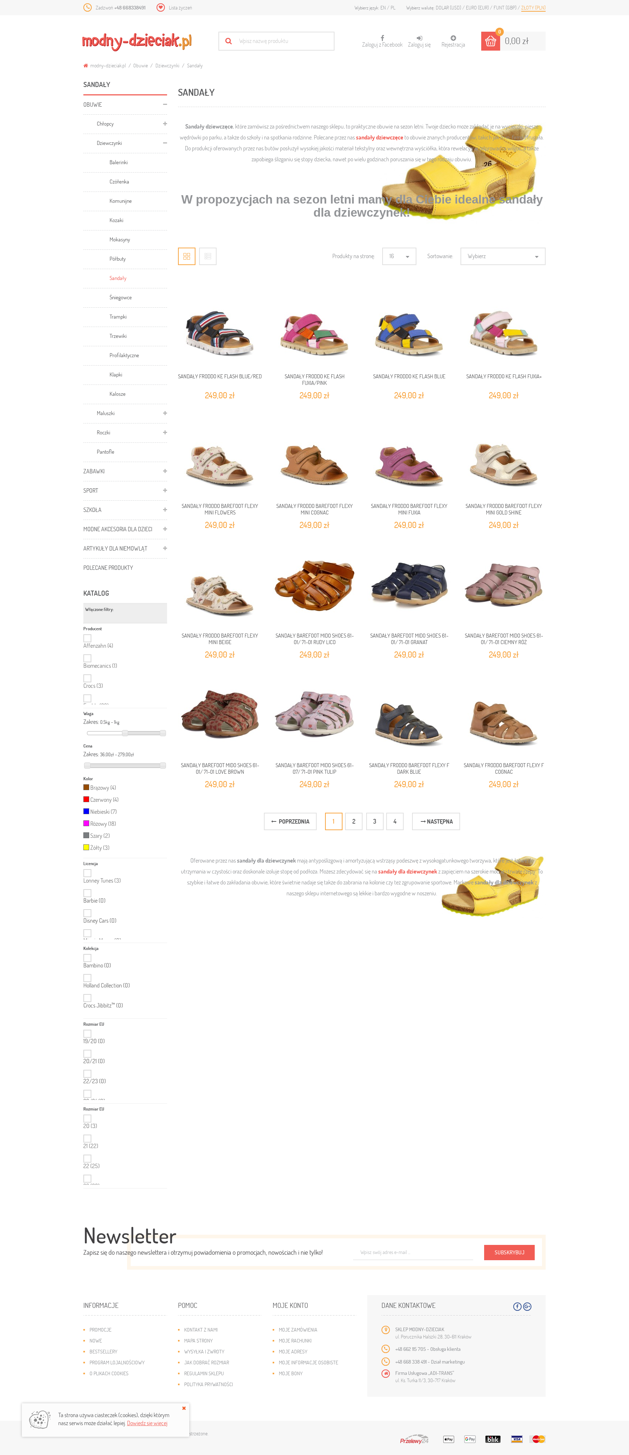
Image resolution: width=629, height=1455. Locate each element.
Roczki (103, 432)
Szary (100, 835)
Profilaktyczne (124, 355)
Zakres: (91, 721)
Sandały (118, 277)
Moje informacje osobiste (308, 1362)
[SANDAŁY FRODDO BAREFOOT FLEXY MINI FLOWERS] (220, 455)
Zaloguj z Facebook (382, 41)
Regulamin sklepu (204, 1373)
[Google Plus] (527, 1306)
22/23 (94, 1081)
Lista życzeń (180, 7)
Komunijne (121, 200)
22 (91, 1166)
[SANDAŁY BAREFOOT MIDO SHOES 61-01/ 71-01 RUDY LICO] (314, 584)
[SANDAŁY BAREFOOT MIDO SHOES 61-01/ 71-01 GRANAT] (409, 584)
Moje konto (290, 1305)
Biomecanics (100, 665)
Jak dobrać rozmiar (206, 1362)
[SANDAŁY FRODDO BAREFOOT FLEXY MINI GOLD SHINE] (504, 455)
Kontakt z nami (201, 1329)
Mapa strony (198, 1340)
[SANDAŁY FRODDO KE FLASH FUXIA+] (504, 325)
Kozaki (116, 220)
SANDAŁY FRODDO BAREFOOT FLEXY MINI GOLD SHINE (504, 509)
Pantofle (105, 451)
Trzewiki (118, 335)
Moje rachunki (295, 1340)
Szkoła (92, 509)
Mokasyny (120, 239)
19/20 (94, 1041)
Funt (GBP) (506, 7)
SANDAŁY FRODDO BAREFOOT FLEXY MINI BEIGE (220, 639)
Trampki (118, 316)
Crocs (93, 685)
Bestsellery (103, 1351)
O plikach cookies (109, 1373)
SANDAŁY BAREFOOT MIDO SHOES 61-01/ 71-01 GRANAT (409, 639)
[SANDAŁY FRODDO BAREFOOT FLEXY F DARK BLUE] (409, 714)
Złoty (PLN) (533, 7)
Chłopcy (105, 123)
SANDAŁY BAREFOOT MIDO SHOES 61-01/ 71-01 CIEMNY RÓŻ (504, 639)
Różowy (103, 823)
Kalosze (118, 393)
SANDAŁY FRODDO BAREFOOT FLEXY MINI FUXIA (409, 509)
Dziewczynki (167, 65)
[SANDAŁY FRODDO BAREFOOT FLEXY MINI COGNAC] (314, 455)
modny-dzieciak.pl (107, 65)
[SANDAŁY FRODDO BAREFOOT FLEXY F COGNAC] (504, 714)
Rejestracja (453, 44)
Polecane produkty (108, 567)
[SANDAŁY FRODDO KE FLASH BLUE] (409, 325)
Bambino (97, 965)
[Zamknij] (184, 1408)
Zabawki (93, 471)
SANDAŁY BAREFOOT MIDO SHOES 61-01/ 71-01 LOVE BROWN (220, 768)
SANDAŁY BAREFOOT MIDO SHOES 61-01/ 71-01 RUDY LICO (315, 639)
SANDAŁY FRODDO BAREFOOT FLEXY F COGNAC (504, 768)
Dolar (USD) (449, 7)
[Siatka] (186, 256)
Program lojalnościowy (117, 1362)
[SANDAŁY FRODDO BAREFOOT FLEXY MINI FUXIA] (409, 455)
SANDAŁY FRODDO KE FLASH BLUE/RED (220, 376)
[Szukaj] (228, 41)
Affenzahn (98, 645)
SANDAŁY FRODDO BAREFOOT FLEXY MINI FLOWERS (220, 509)
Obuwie (140, 65)
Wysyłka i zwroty (204, 1351)
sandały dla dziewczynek (407, 871)
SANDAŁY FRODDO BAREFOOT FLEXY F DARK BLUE (409, 768)
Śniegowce (121, 297)
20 (90, 1125)
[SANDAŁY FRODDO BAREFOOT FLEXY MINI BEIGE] (220, 584)
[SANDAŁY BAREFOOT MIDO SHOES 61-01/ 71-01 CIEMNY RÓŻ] (504, 584)
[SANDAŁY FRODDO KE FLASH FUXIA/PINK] (314, 325)
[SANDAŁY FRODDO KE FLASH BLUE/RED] (220, 325)
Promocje (100, 1329)
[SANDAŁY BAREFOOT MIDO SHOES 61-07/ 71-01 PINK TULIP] (314, 714)
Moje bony (290, 1373)
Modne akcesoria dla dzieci (117, 529)
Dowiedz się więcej (147, 1423)
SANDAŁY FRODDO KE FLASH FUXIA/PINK (315, 379)
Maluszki (106, 413)
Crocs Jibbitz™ (103, 1005)
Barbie (94, 900)
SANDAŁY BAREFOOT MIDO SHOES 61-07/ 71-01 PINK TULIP (315, 768)
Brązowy (103, 787)
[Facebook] (517, 1306)
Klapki (116, 374)
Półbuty (118, 258)
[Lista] (208, 256)
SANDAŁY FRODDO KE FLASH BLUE (409, 376)
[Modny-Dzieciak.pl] (136, 42)
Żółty (100, 847)
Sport (90, 490)
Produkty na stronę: (353, 256)
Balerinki (119, 162)
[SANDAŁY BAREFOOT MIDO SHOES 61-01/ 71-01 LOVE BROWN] (220, 714)
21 (90, 1146)
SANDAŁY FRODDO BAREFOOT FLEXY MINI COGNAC (314, 509)
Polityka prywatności (208, 1384)
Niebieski (103, 811)
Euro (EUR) (478, 7)
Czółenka (119, 181)
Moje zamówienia (298, 1329)
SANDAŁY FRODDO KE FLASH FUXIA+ (504, 376)
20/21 (94, 1061)
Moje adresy (293, 1351)
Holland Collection (106, 985)
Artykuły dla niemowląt (115, 548)
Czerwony (104, 799)
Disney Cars (99, 920)
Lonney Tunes (102, 880)
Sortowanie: (440, 256)
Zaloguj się (419, 44)
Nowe (96, 1340)
